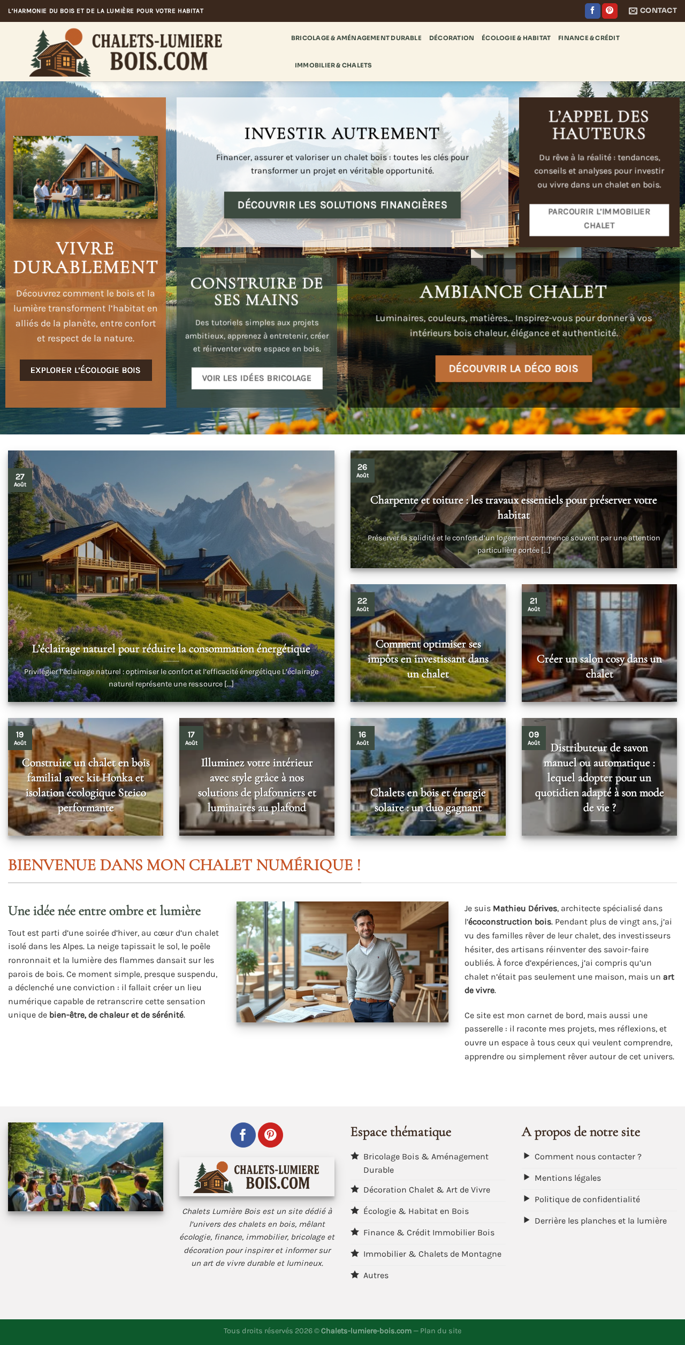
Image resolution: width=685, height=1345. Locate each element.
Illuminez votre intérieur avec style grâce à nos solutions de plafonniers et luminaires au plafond (257, 784)
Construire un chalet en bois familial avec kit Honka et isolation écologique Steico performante (86, 784)
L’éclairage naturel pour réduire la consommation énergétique (171, 648)
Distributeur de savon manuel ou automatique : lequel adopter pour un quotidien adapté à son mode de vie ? (599, 777)
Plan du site (440, 1330)
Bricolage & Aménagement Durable (356, 38)
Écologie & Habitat (516, 38)
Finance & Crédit (589, 38)
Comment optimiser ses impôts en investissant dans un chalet (428, 659)
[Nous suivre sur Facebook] (592, 11)
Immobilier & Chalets (333, 65)
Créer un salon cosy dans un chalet (599, 666)
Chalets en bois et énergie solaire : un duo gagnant (428, 799)
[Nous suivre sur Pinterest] (610, 11)
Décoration (451, 38)
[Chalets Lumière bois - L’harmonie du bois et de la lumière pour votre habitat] (141, 51)
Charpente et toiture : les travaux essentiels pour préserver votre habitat (513, 507)
